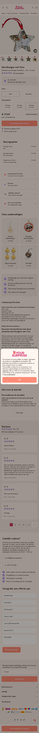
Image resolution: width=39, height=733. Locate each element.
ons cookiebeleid (9, 374)
